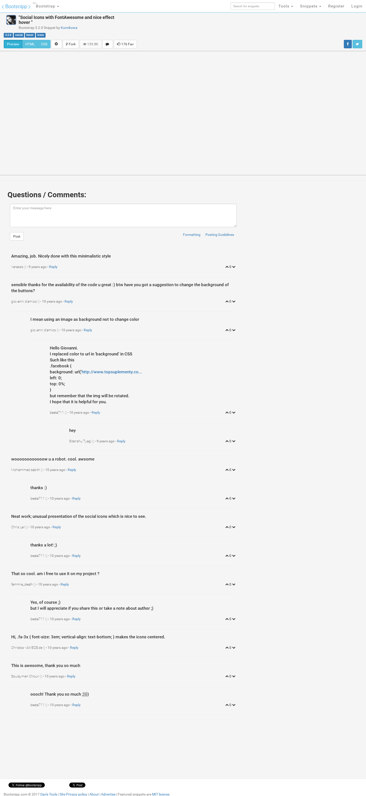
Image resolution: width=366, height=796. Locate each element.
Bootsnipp (16, 6)
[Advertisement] (216, 26)
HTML (30, 44)
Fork (72, 44)
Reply (53, 267)
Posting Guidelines (219, 235)
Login (357, 6)
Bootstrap (45, 5)
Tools (284, 6)
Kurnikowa (69, 28)
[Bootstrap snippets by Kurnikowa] (11, 19)
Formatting (191, 235)
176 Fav (127, 44)
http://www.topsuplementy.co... (112, 371)
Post (16, 236)
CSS (44, 44)
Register (336, 6)
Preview (13, 44)
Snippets (309, 6)
